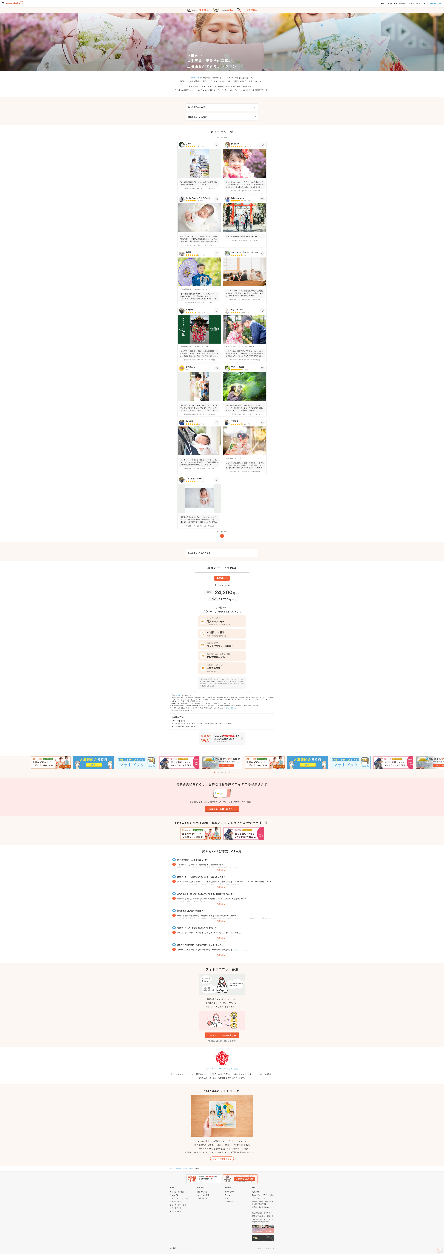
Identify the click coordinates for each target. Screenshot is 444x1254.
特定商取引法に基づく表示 (262, 1213)
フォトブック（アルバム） (179, 1198)
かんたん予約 (420, 3)
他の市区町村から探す (197, 107)
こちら (191, 710)
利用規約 (179, 695)
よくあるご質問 (392, 3)
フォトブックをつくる (222, 1159)
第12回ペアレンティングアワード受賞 (222, 1068)
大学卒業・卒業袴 (181, 1169)
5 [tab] (229, 772)
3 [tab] (222, 772)
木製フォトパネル (176, 1202)
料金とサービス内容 (177, 1192)
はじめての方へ (203, 1192)
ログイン (411, 3)
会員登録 (402, 3)
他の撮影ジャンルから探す (199, 553)
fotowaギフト (175, 1195)
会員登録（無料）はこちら (222, 809)
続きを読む (221, 870)
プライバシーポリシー (260, 1198)
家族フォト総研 (175, 1211)
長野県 (191, 1169)
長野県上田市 (195, 77)
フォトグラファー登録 (178, 1205)
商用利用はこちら (436, 3)
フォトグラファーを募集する (222, 1035)
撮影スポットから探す (197, 117)
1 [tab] (214, 772)
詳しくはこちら (231, 708)
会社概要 (173, 1248)
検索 (382, 3)
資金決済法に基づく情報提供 (262, 1216)
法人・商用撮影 (175, 1208)
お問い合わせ (202, 1198)
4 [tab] (225, 772)
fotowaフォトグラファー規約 (263, 1195)
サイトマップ (184, 1248)
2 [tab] (218, 772)
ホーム (172, 1169)
